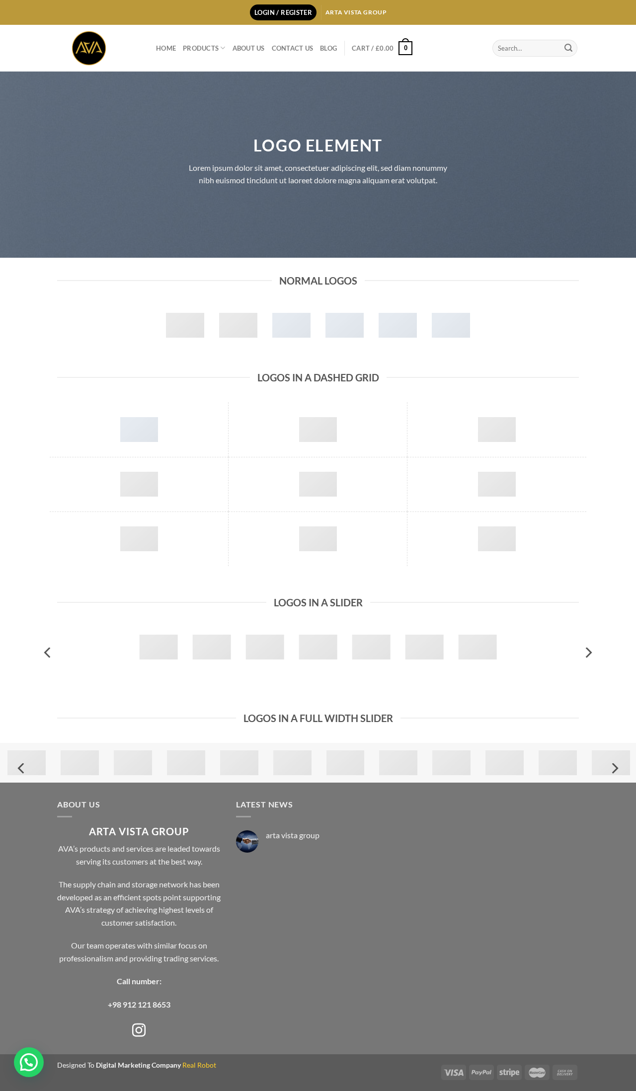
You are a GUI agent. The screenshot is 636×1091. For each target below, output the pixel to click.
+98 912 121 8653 (139, 1004)
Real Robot (199, 1065)
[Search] (568, 48)
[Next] (588, 652)
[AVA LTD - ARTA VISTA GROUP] (99, 48)
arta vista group (292, 835)
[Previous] (48, 652)
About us (249, 48)
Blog (328, 48)
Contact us (293, 48)
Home (166, 48)
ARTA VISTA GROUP (139, 831)
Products (201, 48)
